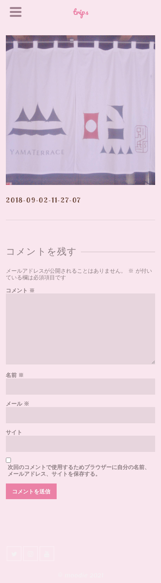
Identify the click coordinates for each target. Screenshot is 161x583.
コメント (20, 290)
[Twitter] (14, 553)
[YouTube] (46, 553)
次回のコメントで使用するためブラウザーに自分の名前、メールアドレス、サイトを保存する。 (79, 470)
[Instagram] (30, 553)
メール (17, 403)
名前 (15, 375)
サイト (14, 432)
